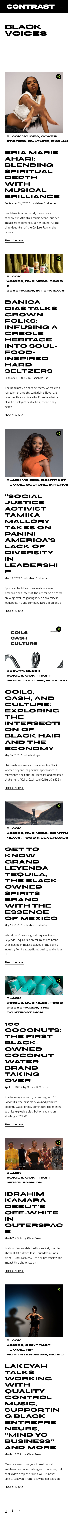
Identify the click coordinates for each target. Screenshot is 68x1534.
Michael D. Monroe (45, 203)
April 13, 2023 (13, 1087)
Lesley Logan (33, 755)
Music (56, 1354)
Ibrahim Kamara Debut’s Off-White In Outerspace (34, 1213)
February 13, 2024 (15, 378)
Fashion (32, 1182)
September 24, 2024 (16, 203)
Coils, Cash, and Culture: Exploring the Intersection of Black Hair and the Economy (33, 720)
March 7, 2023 (13, 1238)
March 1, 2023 (13, 1454)
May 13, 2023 (12, 925)
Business (36, 281)
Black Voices (22, 136)
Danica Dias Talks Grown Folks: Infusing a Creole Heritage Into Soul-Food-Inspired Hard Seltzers (31, 336)
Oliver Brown (34, 1238)
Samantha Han (40, 378)
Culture (38, 141)
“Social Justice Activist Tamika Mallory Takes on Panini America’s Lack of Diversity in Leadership (31, 534)
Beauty (15, 671)
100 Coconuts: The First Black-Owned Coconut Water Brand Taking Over (33, 1052)
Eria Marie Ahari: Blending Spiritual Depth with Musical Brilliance (32, 174)
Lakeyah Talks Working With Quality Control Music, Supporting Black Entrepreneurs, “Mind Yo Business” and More (32, 1407)
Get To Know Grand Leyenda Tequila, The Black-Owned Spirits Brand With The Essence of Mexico (32, 884)
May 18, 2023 (12, 578)
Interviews (50, 290)
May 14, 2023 (12, 755)
